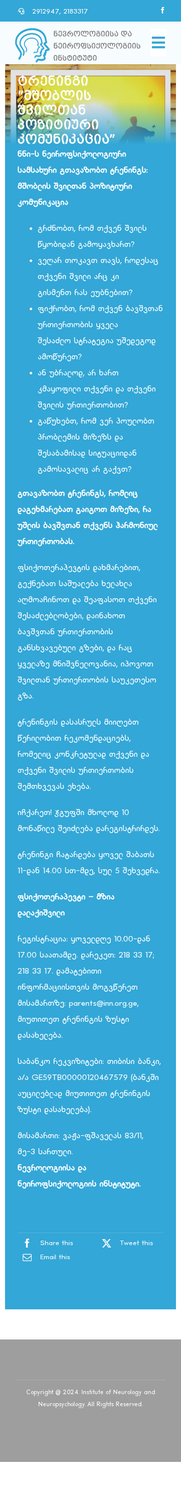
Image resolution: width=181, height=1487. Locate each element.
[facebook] (162, 10)
